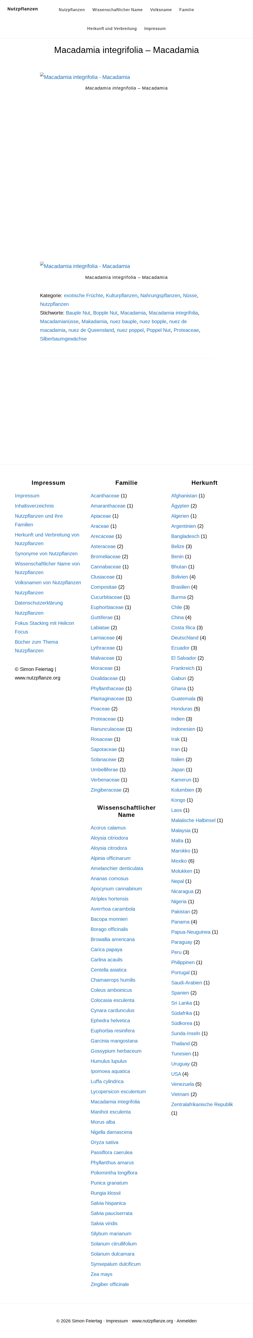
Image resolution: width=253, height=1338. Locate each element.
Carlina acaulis (107, 959)
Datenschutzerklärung (39, 603)
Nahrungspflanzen (160, 295)
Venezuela (182, 1084)
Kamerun (181, 779)
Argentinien (183, 526)
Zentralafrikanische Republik (202, 1104)
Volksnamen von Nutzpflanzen (48, 582)
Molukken (181, 871)
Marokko (180, 850)
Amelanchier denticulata (117, 868)
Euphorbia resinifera (113, 1030)
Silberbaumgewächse (63, 338)
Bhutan (179, 566)
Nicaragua (182, 891)
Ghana (178, 688)
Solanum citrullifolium (114, 1243)
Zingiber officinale (110, 1284)
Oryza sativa (104, 1142)
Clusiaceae (103, 577)
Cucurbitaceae (106, 597)
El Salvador (183, 658)
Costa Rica (183, 627)
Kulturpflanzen (121, 295)
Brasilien (180, 587)
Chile (176, 607)
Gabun (178, 678)
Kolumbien (182, 790)
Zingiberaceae (106, 790)
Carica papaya (106, 949)
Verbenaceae (105, 779)
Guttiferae (102, 617)
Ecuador (180, 648)
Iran (175, 749)
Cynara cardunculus (112, 1010)
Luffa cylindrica (107, 1081)
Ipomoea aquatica (110, 1071)
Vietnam (180, 1094)
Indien (178, 719)
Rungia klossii (106, 1193)
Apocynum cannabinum (116, 888)
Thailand (180, 1043)
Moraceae (102, 668)
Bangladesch (185, 536)
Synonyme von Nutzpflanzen (46, 553)
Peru (176, 952)
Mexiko (179, 861)
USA (176, 1074)
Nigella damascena (111, 1132)
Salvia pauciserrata (111, 1213)
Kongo (178, 800)
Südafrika (181, 1013)
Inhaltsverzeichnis (34, 506)
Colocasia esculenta (112, 1000)
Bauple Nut (78, 313)
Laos (176, 810)
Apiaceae (101, 516)
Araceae (100, 526)
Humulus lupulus (109, 1061)
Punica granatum (109, 1183)
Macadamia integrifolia (173, 313)
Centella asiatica (108, 970)
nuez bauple (123, 321)
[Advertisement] (126, 153)
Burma (178, 597)
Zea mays (101, 1274)
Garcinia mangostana (114, 1041)
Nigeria (179, 901)
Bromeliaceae (106, 556)
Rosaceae (102, 739)
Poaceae (100, 708)
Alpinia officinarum (111, 858)
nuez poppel (130, 330)
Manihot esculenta (111, 1112)
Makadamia (94, 321)
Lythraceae (103, 648)
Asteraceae (103, 546)
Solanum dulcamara (112, 1254)
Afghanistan (184, 495)
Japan (178, 769)
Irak (175, 739)
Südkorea (181, 1023)
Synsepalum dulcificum (116, 1264)
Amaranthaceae (108, 506)
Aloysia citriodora (109, 838)
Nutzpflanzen (22, 8)
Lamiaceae (103, 637)
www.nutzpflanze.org (152, 1320)
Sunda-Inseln (185, 1033)
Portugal (180, 972)
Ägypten (180, 506)
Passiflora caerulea (111, 1152)
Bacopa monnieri (109, 919)
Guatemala (183, 698)
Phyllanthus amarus (112, 1162)
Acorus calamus (108, 827)
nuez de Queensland (91, 330)
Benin (177, 556)
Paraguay (181, 942)
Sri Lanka (181, 1003)
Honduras (181, 708)
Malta (177, 840)
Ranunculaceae (108, 729)
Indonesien (183, 729)
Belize (177, 546)
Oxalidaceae (104, 678)
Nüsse (190, 295)
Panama (180, 921)
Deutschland (184, 637)
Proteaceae (186, 330)
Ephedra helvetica (110, 1020)
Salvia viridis (104, 1223)
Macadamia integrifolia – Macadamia (126, 50)
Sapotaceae (104, 749)
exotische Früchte (83, 295)
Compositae (104, 587)
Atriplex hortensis (109, 898)
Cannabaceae (106, 566)
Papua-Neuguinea (191, 932)
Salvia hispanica (108, 1203)
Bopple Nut (105, 313)
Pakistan (180, 911)
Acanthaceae (105, 495)
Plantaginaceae (107, 698)
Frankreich (182, 668)
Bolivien (179, 577)
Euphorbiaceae (107, 607)
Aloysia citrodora (109, 848)
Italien (177, 759)
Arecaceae (102, 536)
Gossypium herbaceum (116, 1051)
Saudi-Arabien (186, 982)
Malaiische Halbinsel (193, 820)
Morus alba (103, 1122)
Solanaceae (103, 759)
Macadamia (133, 313)
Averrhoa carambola (113, 909)
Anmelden (187, 1320)
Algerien (180, 516)
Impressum (27, 495)
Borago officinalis (109, 929)
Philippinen (183, 962)
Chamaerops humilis (113, 980)
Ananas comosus (109, 878)
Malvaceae (102, 658)
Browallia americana (113, 939)
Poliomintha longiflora (114, 1172)
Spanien (180, 993)
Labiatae (100, 627)
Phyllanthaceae (107, 688)
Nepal (177, 881)
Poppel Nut (159, 330)
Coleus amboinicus (111, 990)
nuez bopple (153, 321)
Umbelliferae (104, 769)
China (177, 617)
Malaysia (180, 830)
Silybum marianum (111, 1233)
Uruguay (180, 1064)
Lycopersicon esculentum (118, 1091)
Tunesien (181, 1053)
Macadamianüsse (59, 321)
